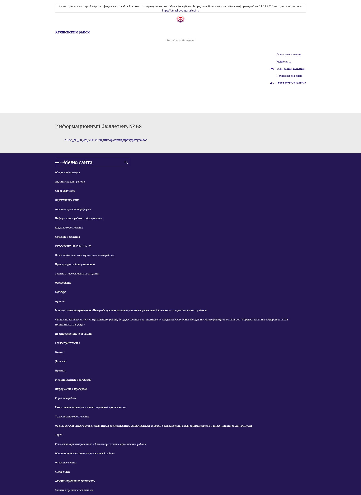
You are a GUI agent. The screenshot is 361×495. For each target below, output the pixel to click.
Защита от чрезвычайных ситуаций (77, 273)
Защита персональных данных (74, 490)
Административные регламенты (75, 481)
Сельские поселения (289, 54)
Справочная (62, 471)
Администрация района (70, 181)
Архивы (60, 301)
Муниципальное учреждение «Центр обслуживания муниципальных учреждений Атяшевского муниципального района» (131, 310)
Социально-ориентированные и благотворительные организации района (100, 444)
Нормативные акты (67, 200)
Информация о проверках (71, 389)
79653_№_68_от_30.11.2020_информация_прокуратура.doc (105, 140)
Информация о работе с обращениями (78, 218)
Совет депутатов (65, 190)
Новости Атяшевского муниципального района (84, 255)
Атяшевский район (72, 32)
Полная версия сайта (289, 75)
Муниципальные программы (73, 379)
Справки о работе (65, 398)
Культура (60, 292)
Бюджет (60, 352)
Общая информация (67, 172)
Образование (63, 282)
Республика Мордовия (180, 40)
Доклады (60, 361)
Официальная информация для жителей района (84, 453)
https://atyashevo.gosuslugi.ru (180, 10)
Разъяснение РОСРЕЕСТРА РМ (73, 246)
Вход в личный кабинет (291, 83)
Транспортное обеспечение (72, 416)
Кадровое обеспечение (69, 227)
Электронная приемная (291, 68)
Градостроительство (67, 343)
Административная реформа (73, 209)
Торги (58, 435)
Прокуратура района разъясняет (75, 264)
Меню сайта (284, 61)
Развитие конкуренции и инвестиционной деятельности (90, 407)
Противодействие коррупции (73, 333)
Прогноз (60, 370)
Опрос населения (65, 462)
